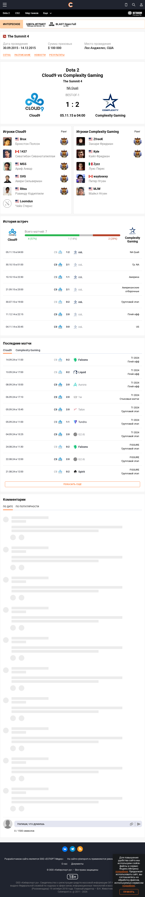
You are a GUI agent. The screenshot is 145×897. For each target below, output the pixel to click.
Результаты (56, 55)
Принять (129, 892)
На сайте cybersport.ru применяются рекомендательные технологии (103, 859)
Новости (40, 55)
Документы (77, 864)
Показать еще (72, 484)
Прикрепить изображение (131, 824)
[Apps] (126, 4)
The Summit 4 (18, 36)
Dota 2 (6, 13)
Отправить (139, 824)
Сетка (7, 55)
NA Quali (72, 88)
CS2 (17, 13)
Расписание (23, 55)
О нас (64, 864)
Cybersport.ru (65, 891)
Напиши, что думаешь (31, 823)
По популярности (27, 506)
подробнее (122, 871)
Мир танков (31, 13)
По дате (8, 506)
